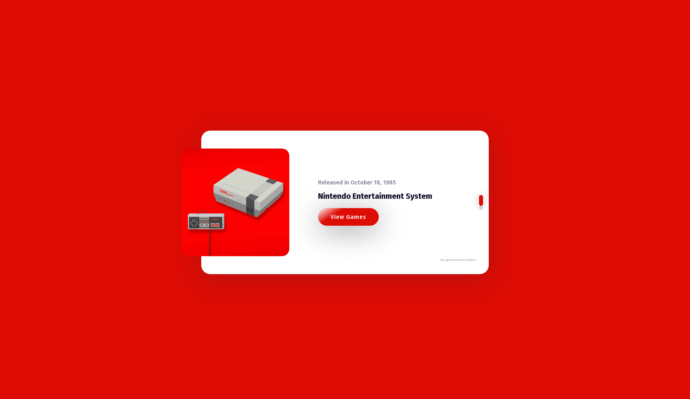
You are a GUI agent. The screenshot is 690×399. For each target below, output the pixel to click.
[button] (481, 200)
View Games (348, 216)
